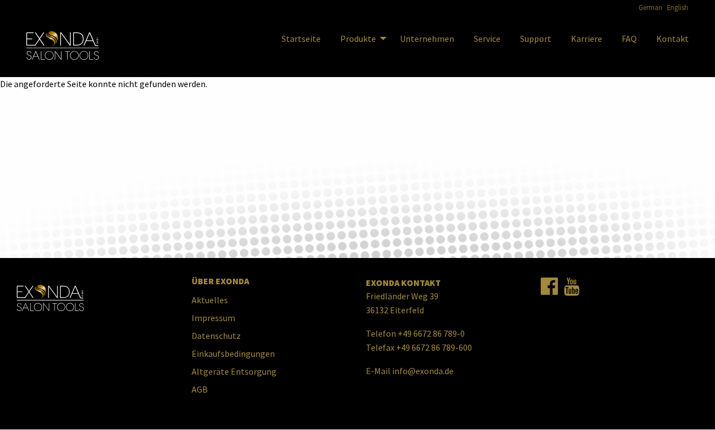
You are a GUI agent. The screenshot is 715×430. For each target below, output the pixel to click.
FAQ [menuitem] (629, 38)
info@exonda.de (423, 370)
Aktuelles (210, 299)
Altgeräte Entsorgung (234, 371)
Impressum (213, 317)
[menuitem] (62, 45)
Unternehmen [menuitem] (427, 38)
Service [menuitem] (487, 38)
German (650, 7)
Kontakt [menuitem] (672, 38)
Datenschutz (216, 335)
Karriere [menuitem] (586, 38)
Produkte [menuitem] (358, 38)
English (677, 7)
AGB (200, 389)
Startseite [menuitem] (301, 38)
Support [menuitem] (535, 38)
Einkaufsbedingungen (233, 353)
